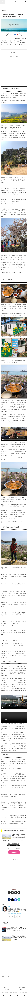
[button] (20, 34)
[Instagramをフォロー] (15, 899)
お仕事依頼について (13, 913)
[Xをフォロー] (12, 899)
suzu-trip (14, 1)
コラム (4, 7)
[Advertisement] (14, 72)
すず (9, 906)
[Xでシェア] (7, 34)
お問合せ (21, 913)
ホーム (20, 989)
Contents (13, 52)
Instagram (14, 852)
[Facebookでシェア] (10, 34)
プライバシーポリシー (20, 987)
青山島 (4, 10)
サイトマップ (7, 987)
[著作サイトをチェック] (9, 899)
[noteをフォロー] (18, 899)
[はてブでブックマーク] (14, 34)
